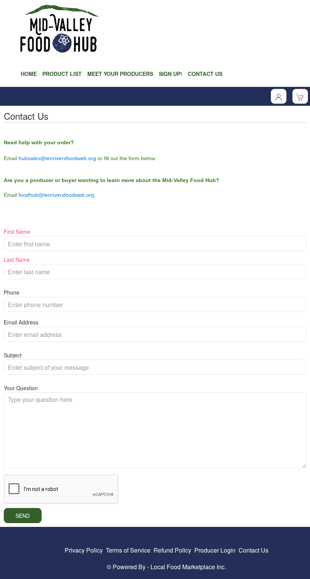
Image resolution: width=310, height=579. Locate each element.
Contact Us (253, 550)
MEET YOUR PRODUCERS (120, 73)
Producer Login (215, 550)
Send (23, 515)
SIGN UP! (170, 73)
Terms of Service (128, 550)
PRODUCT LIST (62, 73)
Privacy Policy (84, 550)
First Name (17, 231)
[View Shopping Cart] (300, 96)
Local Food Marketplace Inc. (188, 566)
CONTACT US (205, 73)
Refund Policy (172, 550)
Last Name (17, 259)
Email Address (21, 322)
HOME (29, 73)
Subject (13, 355)
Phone (11, 292)
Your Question (21, 388)
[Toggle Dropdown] (279, 96)
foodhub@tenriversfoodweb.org (56, 195)
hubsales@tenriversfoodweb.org (57, 158)
